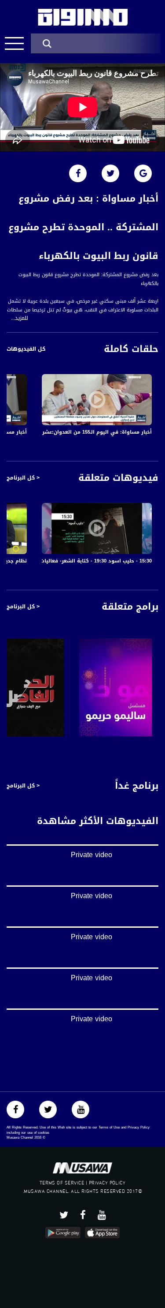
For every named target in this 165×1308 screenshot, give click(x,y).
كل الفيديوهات (26, 349)
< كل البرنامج (23, 478)
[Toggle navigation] (14, 43)
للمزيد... (19, 318)
